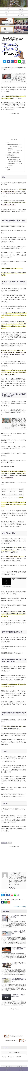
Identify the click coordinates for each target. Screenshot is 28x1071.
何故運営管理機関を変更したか (14, 144)
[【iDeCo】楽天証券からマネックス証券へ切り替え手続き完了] (12, 61)
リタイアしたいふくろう (15, 873)
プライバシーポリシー (7, 1066)
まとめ (8, 169)
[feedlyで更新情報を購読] (12, 888)
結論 (8, 142)
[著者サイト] (10, 888)
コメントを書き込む (14, 1052)
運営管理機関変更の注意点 (13, 157)
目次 (12, 139)
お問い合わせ (20, 1066)
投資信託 (4, 842)
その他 (8, 167)
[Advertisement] (14, 125)
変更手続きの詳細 (11, 155)
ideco (10, 842)
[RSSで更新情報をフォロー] (14, 888)
